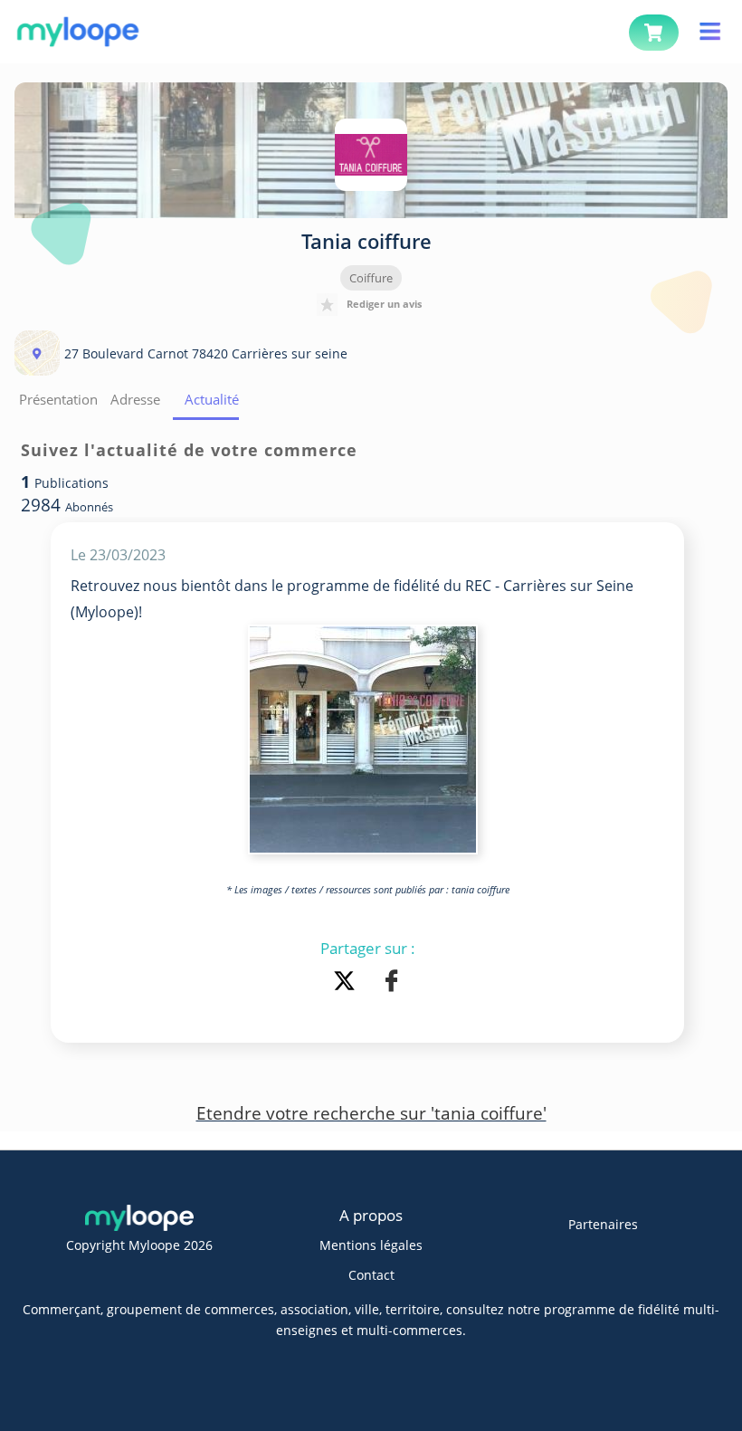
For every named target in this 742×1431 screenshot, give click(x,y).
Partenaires (603, 1224)
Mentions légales (371, 1245)
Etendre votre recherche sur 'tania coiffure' (371, 1113)
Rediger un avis (384, 303)
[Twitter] (347, 983)
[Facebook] (391, 983)
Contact (371, 1274)
